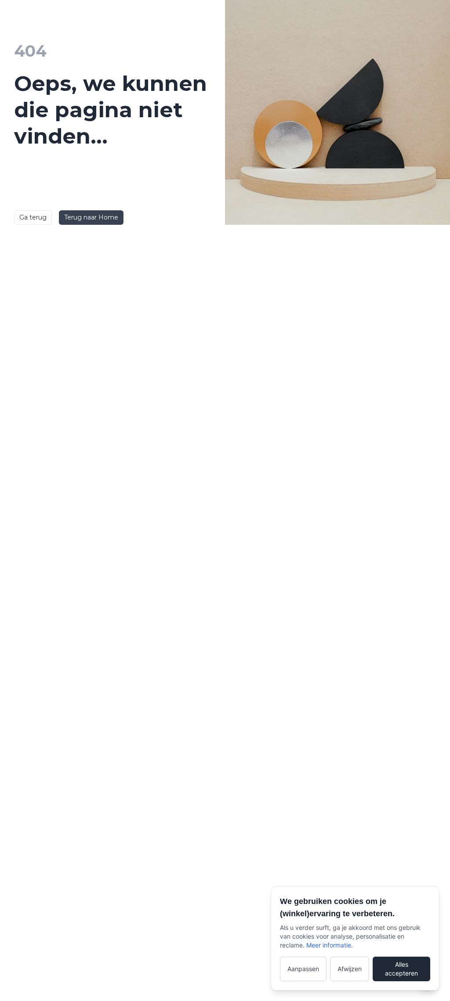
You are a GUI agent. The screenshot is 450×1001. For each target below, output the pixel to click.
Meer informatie (328, 945)
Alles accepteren (401, 969)
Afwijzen (350, 968)
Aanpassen (303, 968)
